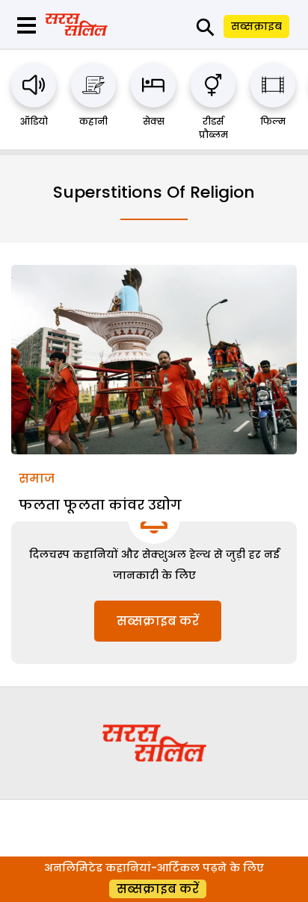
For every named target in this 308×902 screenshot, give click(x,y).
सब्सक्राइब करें (158, 621)
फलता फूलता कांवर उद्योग (100, 504)
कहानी (93, 121)
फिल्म (273, 121)
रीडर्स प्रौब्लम (213, 128)
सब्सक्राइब (256, 26)
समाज (37, 478)
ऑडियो (34, 121)
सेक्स (153, 121)
